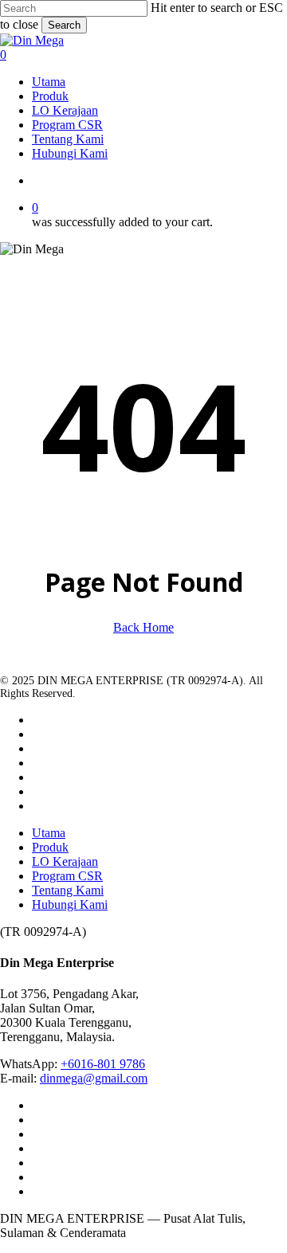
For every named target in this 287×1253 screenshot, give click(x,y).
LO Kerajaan (65, 861)
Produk (50, 847)
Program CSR (67, 876)
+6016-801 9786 (103, 1064)
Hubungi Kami (70, 904)
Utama (48, 833)
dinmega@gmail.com (93, 1078)
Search (64, 25)
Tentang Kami (68, 890)
